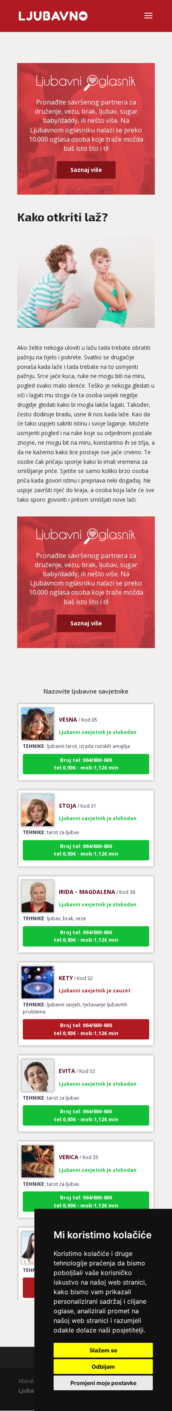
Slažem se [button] (103, 1350)
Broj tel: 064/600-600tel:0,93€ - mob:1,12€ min (86, 757)
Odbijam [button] (103, 1366)
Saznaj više (86, 169)
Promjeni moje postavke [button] (103, 1382)
